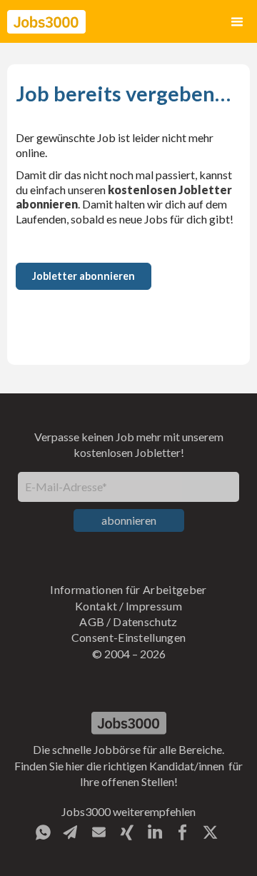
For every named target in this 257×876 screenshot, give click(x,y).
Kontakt (96, 606)
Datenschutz (145, 621)
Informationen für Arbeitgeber (128, 589)
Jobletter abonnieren (83, 276)
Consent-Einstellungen (128, 637)
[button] (237, 21)
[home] (46, 22)
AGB (91, 621)
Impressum (154, 606)
